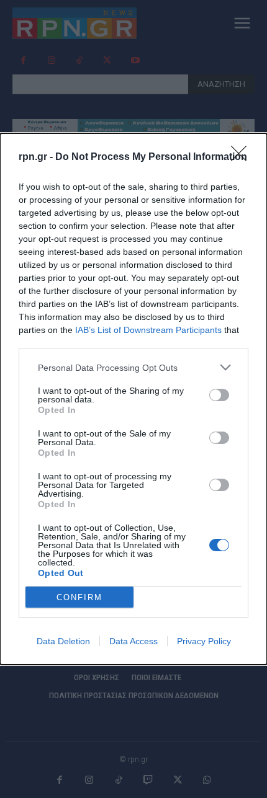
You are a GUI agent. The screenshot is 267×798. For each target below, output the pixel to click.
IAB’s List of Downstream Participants (148, 330)
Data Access (133, 641)
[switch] (219, 395)
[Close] (243, 157)
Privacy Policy (204, 641)
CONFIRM (79, 597)
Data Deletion (63, 641)
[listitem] (133, 367)
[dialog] (133, 399)
